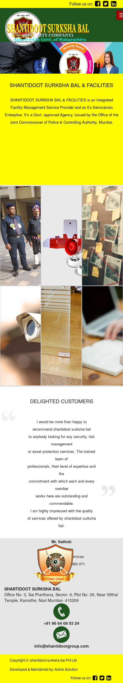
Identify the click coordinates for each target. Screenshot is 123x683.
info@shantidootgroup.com (61, 646)
